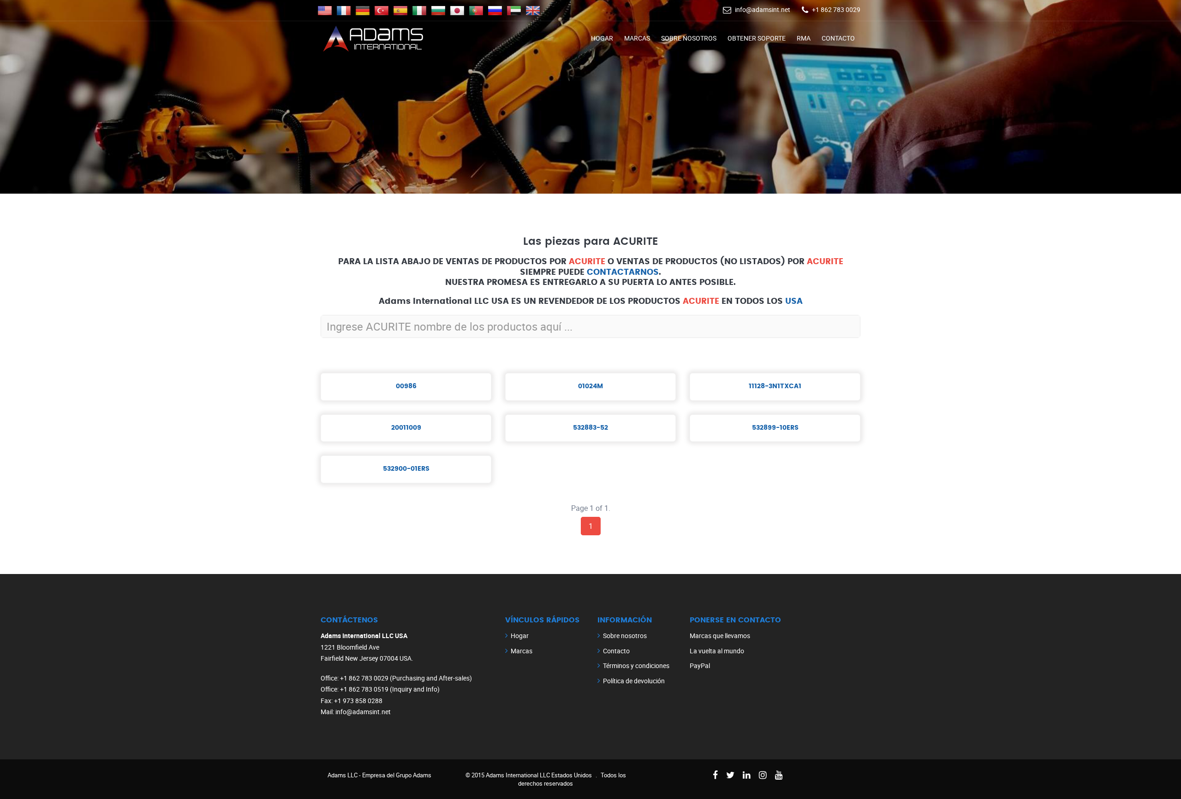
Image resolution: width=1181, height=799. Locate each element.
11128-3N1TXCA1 (775, 386)
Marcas (637, 38)
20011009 (406, 428)
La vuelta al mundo (717, 650)
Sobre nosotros (688, 38)
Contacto (838, 38)
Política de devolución (634, 680)
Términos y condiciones (636, 665)
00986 (406, 386)
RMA (804, 38)
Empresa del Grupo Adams (396, 775)
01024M (590, 386)
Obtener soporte (757, 38)
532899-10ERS (775, 428)
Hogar (602, 38)
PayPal (700, 665)
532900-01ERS (406, 469)
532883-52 (590, 428)
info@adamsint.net (762, 9)
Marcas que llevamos (720, 635)
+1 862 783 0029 (836, 9)
